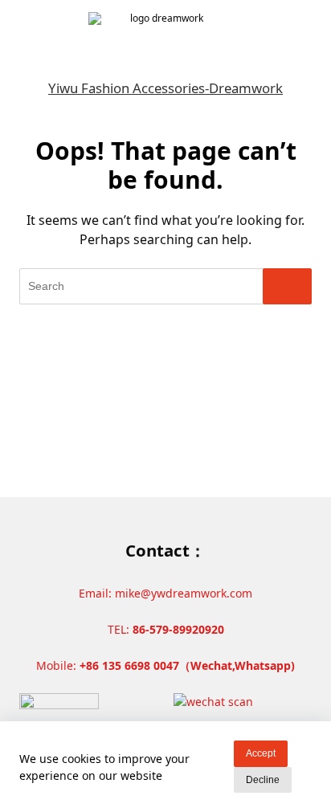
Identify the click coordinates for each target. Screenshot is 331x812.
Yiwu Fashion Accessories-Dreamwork (165, 88)
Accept (261, 753)
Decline (263, 779)
